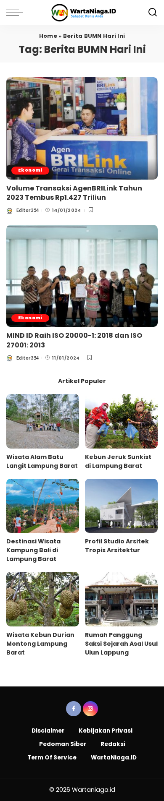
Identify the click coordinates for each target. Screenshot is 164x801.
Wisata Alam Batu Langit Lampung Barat (42, 461)
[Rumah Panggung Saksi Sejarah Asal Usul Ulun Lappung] (121, 599)
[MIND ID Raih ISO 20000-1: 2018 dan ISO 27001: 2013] (82, 276)
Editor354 (27, 210)
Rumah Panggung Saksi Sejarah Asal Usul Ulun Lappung (121, 644)
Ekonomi (30, 170)
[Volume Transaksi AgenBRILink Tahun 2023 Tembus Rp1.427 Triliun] (82, 128)
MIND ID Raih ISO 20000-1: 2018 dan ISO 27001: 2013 (74, 340)
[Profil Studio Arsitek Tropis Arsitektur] (121, 506)
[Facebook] (73, 708)
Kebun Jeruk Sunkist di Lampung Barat (118, 461)
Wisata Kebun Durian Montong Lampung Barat (40, 644)
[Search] (153, 12)
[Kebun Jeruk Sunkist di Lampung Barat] (121, 421)
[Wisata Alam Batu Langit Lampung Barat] (42, 421)
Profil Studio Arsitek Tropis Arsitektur (117, 545)
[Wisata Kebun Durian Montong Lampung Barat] (42, 599)
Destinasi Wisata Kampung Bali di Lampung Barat (33, 550)
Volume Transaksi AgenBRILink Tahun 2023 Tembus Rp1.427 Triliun (74, 192)
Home (48, 36)
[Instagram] (90, 708)
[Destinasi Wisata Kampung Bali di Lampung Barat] (42, 506)
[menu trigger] (16, 12)
